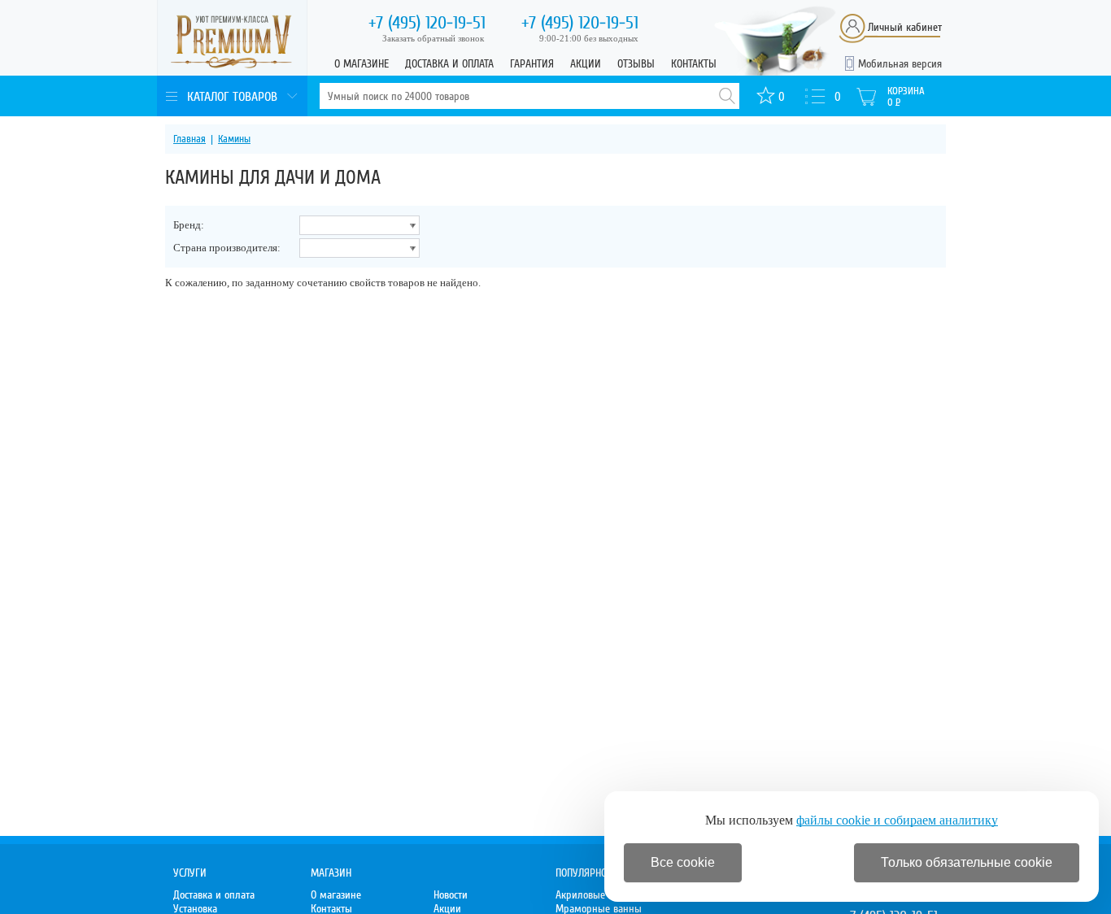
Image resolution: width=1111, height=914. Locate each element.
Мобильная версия (900, 64)
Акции (585, 64)
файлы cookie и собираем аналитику (897, 820)
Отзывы (636, 64)
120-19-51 (427, 22)
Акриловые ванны (596, 895)
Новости (451, 895)
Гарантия (532, 64)
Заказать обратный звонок (433, 38)
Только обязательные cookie (966, 862)
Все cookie (683, 862)
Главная (189, 139)
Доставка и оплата (449, 64)
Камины (234, 139)
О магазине (361, 64)
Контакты (694, 64)
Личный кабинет (905, 27)
